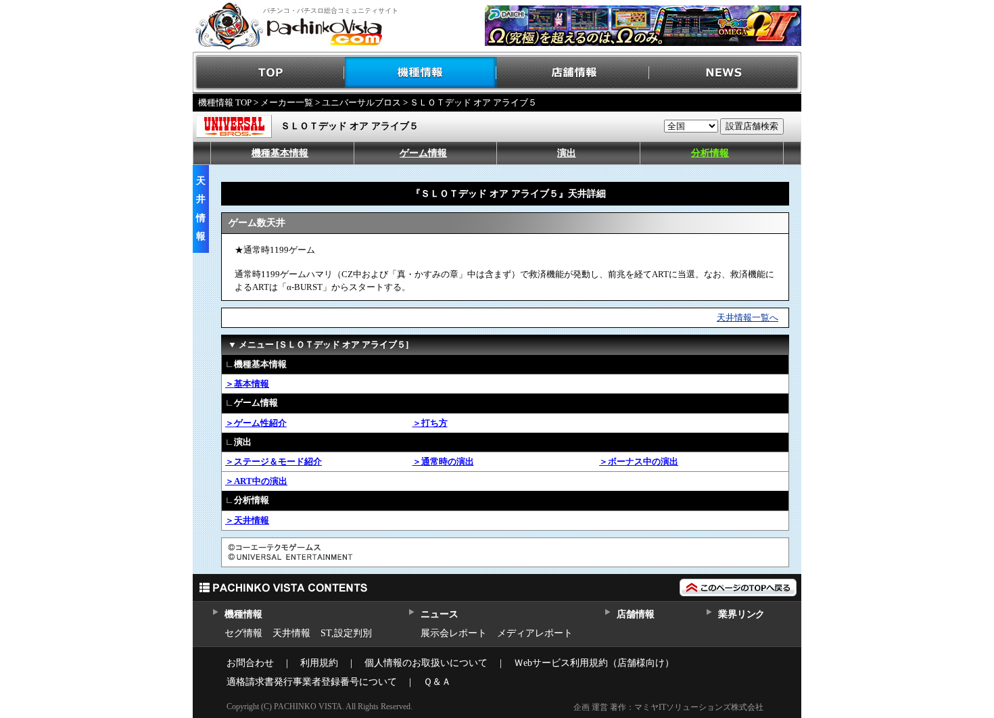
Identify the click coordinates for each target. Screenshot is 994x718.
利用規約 (319, 663)
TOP (269, 72)
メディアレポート (535, 633)
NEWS (725, 72)
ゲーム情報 (423, 153)
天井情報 (291, 633)
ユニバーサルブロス (361, 102)
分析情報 (710, 153)
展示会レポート (454, 633)
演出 (566, 153)
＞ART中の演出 (256, 481)
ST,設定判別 (346, 633)
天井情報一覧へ (747, 317)
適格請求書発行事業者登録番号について (312, 682)
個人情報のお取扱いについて (426, 663)
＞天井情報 (247, 520)
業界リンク (741, 614)
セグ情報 (243, 633)
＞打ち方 (430, 423)
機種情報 (421, 72)
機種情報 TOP (225, 102)
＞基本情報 (247, 384)
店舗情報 (573, 72)
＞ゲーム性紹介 (256, 423)
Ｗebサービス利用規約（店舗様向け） (594, 663)
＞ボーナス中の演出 (638, 461)
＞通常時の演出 (443, 461)
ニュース (439, 614)
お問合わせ (250, 663)
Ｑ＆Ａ (437, 682)
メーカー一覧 (286, 102)
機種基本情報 (280, 153)
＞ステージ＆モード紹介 (273, 461)
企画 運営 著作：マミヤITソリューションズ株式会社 (668, 707)
